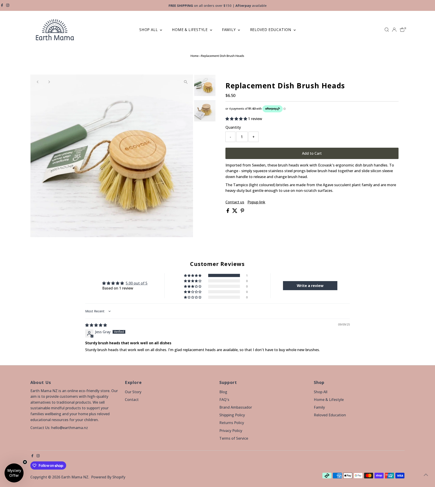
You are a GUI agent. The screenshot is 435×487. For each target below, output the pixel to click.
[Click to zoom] (186, 82)
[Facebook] (2, 5)
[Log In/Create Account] (394, 30)
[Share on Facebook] (228, 211)
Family (229, 29)
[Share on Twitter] (235, 211)
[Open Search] (387, 30)
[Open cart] (402, 30)
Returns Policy (231, 422)
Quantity (233, 127)
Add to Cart (312, 153)
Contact (132, 399)
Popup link (256, 202)
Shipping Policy (232, 414)
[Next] (49, 82)
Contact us (234, 202)
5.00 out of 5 (136, 283)
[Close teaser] (25, 462)
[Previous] (38, 82)
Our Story (133, 391)
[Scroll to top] (425, 474)
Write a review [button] (310, 285)
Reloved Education (271, 29)
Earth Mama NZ (74, 477)
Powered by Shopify (108, 477)
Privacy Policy (230, 430)
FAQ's (224, 399)
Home (195, 56)
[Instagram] (7, 5)
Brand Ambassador (235, 407)
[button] (236, 118)
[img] (96, 325)
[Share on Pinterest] (242, 211)
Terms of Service (233, 438)
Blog (223, 391)
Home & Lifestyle (190, 29)
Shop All (149, 29)
